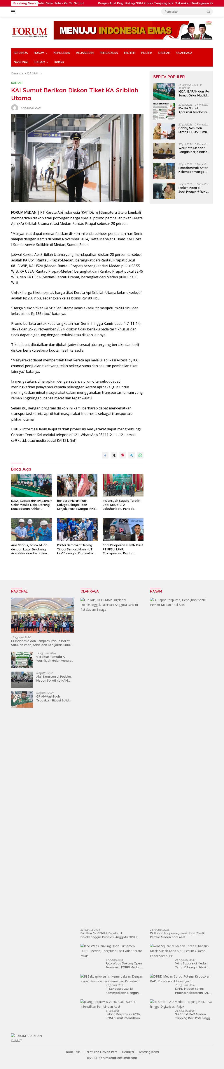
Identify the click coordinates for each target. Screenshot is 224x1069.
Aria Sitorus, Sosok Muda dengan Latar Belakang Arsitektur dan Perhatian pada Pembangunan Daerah (29, 549)
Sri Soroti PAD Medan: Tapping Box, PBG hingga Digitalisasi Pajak (193, 1016)
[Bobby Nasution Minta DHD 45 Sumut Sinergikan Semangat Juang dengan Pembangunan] (164, 131)
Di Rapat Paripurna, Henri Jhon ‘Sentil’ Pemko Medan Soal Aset (177, 935)
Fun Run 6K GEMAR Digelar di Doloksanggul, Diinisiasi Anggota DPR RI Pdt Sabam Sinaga (109, 935)
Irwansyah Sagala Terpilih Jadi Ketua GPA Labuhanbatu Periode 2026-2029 (121, 505)
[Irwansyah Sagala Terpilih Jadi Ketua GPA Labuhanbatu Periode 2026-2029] (123, 485)
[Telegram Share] (131, 455)
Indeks (59, 62)
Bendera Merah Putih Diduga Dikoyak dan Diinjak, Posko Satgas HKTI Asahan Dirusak (76, 505)
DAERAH (164, 53)
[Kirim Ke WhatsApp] (140, 455)
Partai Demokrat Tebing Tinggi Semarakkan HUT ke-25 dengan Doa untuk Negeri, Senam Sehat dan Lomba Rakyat (75, 549)
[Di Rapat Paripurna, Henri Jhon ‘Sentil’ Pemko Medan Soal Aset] (181, 761)
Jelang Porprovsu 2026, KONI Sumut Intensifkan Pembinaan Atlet (123, 1016)
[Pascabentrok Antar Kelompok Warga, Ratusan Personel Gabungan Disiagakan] (164, 171)
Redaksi (128, 1052)
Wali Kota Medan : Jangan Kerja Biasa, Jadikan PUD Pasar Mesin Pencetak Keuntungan (193, 150)
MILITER (129, 53)
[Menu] (14, 11)
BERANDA (21, 53)
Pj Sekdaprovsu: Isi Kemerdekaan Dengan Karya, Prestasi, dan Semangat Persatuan (122, 991)
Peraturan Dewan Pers (101, 1052)
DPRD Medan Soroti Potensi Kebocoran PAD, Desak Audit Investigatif (192, 991)
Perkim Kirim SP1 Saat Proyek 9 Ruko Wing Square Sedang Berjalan (193, 190)
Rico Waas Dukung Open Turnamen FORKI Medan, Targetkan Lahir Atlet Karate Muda (124, 965)
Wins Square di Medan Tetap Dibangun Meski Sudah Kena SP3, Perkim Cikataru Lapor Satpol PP (193, 965)
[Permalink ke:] (14, 107)
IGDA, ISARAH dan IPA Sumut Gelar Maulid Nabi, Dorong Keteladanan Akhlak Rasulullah (31, 505)
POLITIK (146, 53)
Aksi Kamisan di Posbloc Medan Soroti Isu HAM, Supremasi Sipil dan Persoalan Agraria (54, 678)
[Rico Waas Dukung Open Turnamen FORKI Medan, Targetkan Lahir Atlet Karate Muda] (111, 951)
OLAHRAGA (184, 53)
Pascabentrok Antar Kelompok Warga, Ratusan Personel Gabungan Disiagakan (193, 170)
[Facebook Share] (105, 455)
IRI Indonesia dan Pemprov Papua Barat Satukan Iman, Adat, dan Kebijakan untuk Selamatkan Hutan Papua (41, 643)
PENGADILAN (109, 53)
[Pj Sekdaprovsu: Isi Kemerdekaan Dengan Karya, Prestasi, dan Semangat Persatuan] (111, 979)
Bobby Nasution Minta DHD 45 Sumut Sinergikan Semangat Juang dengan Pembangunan (193, 130)
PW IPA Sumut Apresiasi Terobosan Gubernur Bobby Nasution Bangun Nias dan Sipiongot (193, 110)
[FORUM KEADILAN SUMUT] (29, 32)
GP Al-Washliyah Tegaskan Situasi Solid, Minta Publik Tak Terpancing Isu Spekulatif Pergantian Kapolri (54, 698)
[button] (208, 11)
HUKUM (39, 53)
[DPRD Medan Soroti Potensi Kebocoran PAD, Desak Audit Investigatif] (181, 979)
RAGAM (40, 62)
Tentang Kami (149, 1052)
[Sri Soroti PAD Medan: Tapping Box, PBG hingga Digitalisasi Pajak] (181, 1004)
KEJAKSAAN (85, 53)
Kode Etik (73, 1052)
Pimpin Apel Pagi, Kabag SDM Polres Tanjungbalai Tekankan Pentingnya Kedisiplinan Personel (142, 3)
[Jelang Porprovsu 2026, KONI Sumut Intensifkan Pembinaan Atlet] (111, 1004)
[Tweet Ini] (114, 455)
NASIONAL (21, 62)
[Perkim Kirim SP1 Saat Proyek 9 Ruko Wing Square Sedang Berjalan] (164, 191)
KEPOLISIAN (62, 53)
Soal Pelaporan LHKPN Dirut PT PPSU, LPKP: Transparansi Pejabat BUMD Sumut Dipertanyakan (123, 549)
